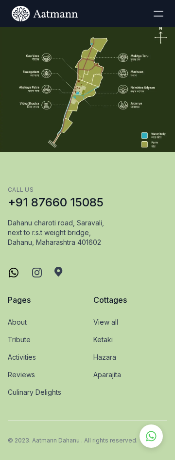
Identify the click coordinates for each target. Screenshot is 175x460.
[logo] (45, 13)
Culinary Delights (34, 392)
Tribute (19, 339)
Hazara (104, 357)
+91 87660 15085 (56, 202)
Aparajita (107, 374)
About (17, 322)
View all (105, 322)
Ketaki (103, 339)
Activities (22, 357)
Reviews (21, 374)
